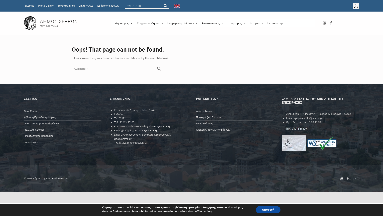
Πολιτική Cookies (34, 129)
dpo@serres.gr (122, 138)
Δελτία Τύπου (204, 111)
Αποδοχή (268, 210)
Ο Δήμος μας (121, 23)
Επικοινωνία (86, 5)
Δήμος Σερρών (59, 21)
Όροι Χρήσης (31, 111)
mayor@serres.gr (148, 130)
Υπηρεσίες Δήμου (148, 23)
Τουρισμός (235, 23)
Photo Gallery (45, 5)
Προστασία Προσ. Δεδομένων (41, 123)
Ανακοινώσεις (211, 23)
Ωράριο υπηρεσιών (108, 5)
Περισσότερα (276, 23)
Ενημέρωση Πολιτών (181, 23)
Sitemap (29, 5)
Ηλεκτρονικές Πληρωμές (38, 135)
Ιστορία (255, 23)
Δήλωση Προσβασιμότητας (40, 117)
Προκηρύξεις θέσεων (208, 117)
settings (208, 211)
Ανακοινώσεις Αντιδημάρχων (213, 129)
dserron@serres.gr (160, 126)
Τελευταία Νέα (66, 5)
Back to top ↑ (59, 178)
